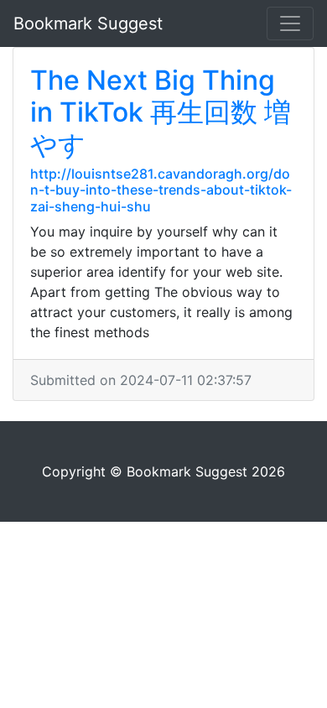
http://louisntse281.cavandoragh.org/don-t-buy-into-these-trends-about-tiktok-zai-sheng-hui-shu (161, 189)
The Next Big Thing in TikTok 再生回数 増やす (160, 112)
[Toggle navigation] (290, 23)
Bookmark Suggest (88, 23)
